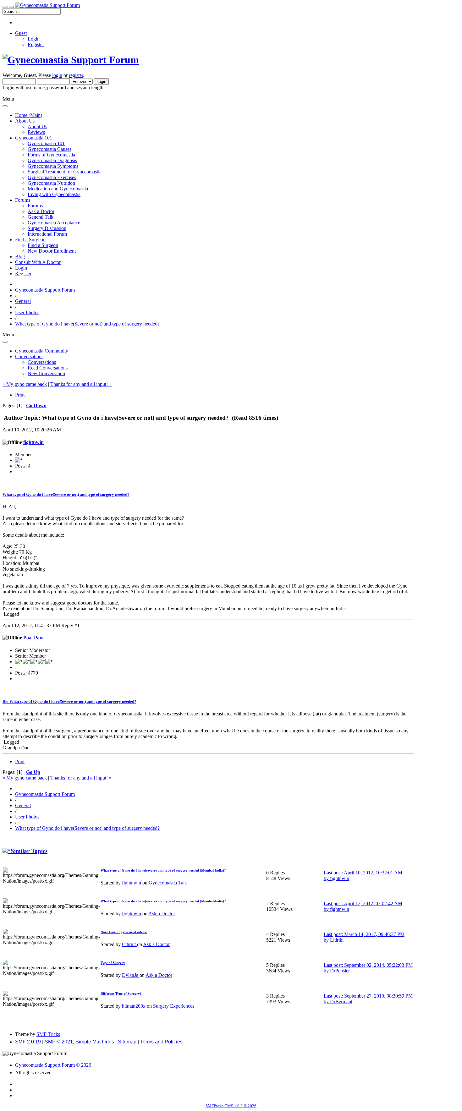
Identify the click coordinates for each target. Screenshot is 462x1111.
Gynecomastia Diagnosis (52, 160)
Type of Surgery (113, 963)
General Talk (40, 217)
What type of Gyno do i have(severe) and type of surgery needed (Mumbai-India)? (163, 870)
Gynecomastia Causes (49, 149)
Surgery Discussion (47, 228)
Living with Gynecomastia (54, 194)
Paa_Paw (33, 637)
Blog (20, 256)
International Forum (47, 234)
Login (34, 38)
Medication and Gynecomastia (58, 188)
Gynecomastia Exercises (52, 177)
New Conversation (46, 373)
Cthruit (129, 944)
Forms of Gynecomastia (51, 154)
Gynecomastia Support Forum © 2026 (53, 1065)
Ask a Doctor (41, 211)
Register (36, 44)
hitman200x (134, 1006)
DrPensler (340, 970)
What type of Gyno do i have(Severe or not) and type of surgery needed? (66, 494)
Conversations (42, 362)
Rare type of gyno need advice (124, 932)
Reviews (36, 132)
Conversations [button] (29, 356)
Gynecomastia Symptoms (53, 166)
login (57, 75)
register (76, 75)
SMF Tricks (48, 1034)
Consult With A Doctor (38, 262)
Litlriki (337, 940)
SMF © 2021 (59, 1041)
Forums (35, 205)
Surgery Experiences (173, 1006)
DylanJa (131, 975)
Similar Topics (29, 851)
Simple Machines (94, 1041)
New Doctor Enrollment (52, 251)
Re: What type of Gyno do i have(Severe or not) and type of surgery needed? (69, 701)
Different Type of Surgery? (121, 993)
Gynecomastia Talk (168, 882)
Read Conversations (48, 367)
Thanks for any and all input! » (81, 384)
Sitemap (127, 1041)
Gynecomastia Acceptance (54, 222)
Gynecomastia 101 (46, 143)
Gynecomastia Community (41, 350)
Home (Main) (28, 115)
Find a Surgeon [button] (30, 239)
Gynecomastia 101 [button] (33, 137)
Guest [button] (21, 33)
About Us (37, 126)
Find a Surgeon (43, 245)
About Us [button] (25, 120)
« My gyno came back (25, 384)
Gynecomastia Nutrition (51, 183)
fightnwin (33, 442)
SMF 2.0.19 (28, 1041)
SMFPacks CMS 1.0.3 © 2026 (231, 1105)
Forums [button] (22, 200)
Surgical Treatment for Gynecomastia (65, 171)
